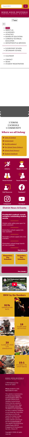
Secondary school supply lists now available (14, 237)
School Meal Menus (11, 150)
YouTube (21, 204)
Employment (9, 141)
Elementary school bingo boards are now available (13, 244)
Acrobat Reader (14, 421)
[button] (14, 112)
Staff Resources (7, 192)
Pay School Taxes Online (13, 147)
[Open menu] (15, 20)
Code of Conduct (10, 138)
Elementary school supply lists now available (12, 231)
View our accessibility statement (13, 406)
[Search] (25, 6)
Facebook (21, 192)
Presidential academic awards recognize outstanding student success (14, 216)
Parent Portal (7, 180)
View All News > (22, 250)
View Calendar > (22, 271)
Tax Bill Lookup (10, 144)
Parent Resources (21, 180)
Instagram (7, 204)
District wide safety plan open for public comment (13, 224)
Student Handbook (11, 154)
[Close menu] (3, 24)
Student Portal (21, 169)
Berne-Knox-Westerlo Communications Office (13, 397)
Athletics (7, 169)
